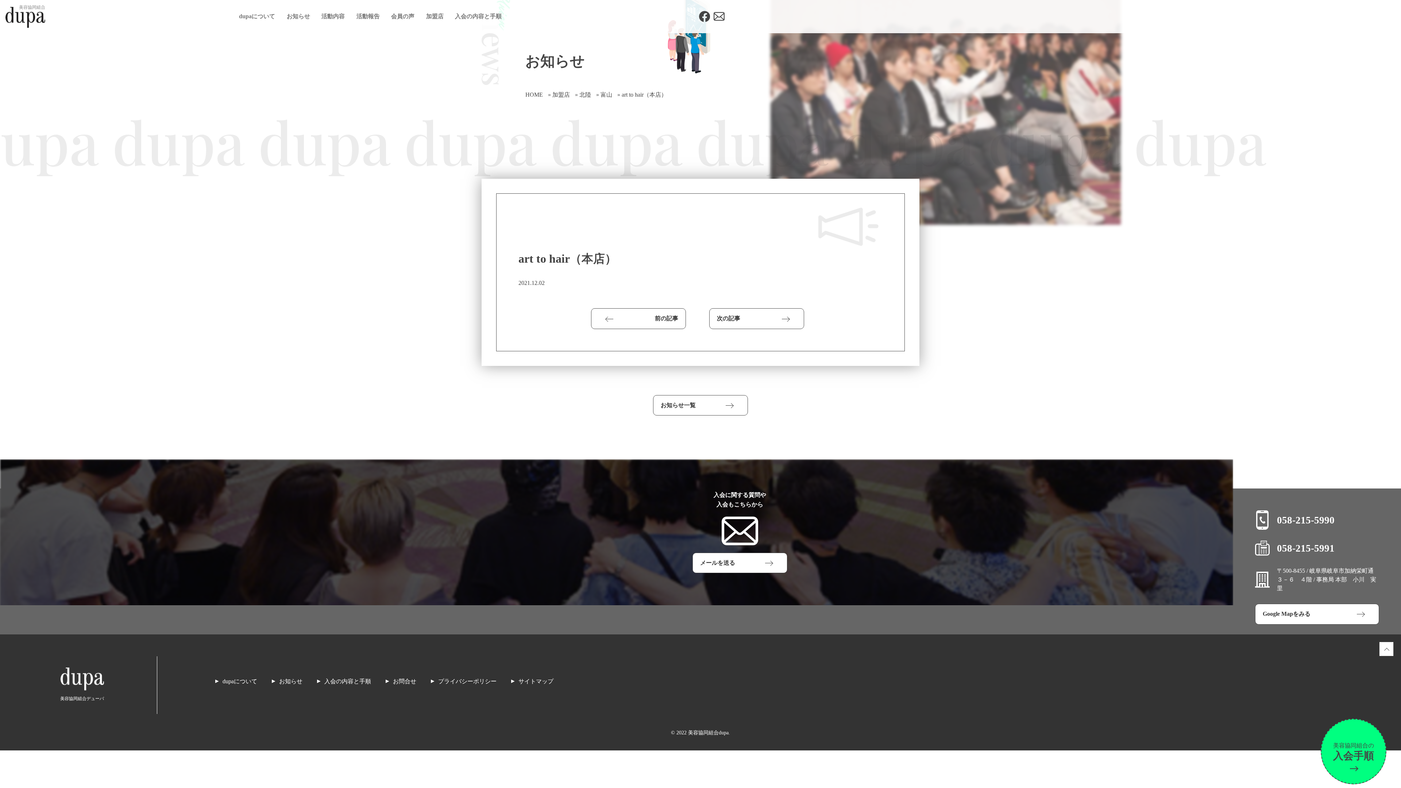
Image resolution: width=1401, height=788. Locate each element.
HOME (534, 95)
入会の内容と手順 (478, 16)
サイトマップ (535, 681)
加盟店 (435, 16)
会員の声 (402, 16)
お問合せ (404, 681)
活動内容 (333, 16)
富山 (606, 95)
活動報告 (368, 16)
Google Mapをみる (1287, 614)
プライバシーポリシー (467, 681)
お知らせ (298, 16)
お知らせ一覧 (678, 405)
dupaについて (257, 16)
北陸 (585, 95)
